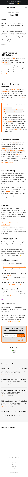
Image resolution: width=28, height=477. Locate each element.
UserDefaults (9, 121)
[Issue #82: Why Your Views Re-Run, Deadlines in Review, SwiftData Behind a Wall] (14, 393)
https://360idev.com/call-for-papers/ (13, 280)
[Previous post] (2, 350)
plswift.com (13, 295)
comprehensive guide (7, 162)
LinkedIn (14, 464)
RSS (14, 468)
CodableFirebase (6, 148)
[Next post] (25, 350)
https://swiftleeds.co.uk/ (10, 275)
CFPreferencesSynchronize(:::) (12, 112)
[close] (26, 2)
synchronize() (15, 89)
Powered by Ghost (14, 472)
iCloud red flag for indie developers (10, 224)
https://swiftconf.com (15, 284)
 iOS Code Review (8, 7)
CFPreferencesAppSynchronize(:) (13, 110)
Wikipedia (7, 191)
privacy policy (21, 340)
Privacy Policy (14, 466)
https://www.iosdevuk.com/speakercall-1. (14, 267)
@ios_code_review (13, 321)
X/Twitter (14, 462)
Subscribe (21, 335)
